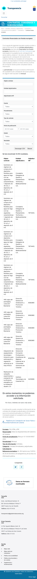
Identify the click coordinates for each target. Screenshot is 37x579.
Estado (6, 133)
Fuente (6, 103)
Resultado (7, 140)
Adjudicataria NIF (9, 96)
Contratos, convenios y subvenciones (14, 28)
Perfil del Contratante (25, 51)
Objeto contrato (8, 81)
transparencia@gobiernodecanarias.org (12, 513)
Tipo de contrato (8, 118)
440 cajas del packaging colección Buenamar (8, 303)
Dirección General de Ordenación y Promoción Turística (20, 303)
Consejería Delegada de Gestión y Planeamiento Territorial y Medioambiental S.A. (21, 179)
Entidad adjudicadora (10, 88)
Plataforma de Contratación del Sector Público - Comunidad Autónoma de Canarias (19, 422)
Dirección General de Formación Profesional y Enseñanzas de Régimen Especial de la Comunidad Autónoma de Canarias (20, 358)
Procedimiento (8, 110)
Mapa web (7, 549)
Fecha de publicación (10, 125)
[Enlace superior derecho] (34, 8)
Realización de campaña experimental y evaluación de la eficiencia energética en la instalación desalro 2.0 (8, 379)
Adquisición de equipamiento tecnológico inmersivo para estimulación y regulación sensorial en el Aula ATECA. (8, 358)
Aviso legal (32, 577)
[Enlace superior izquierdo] (11, 8)
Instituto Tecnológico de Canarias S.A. (21, 379)
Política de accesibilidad (11, 555)
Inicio (2, 28)
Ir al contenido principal (18, 1)
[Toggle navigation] (3, 13)
